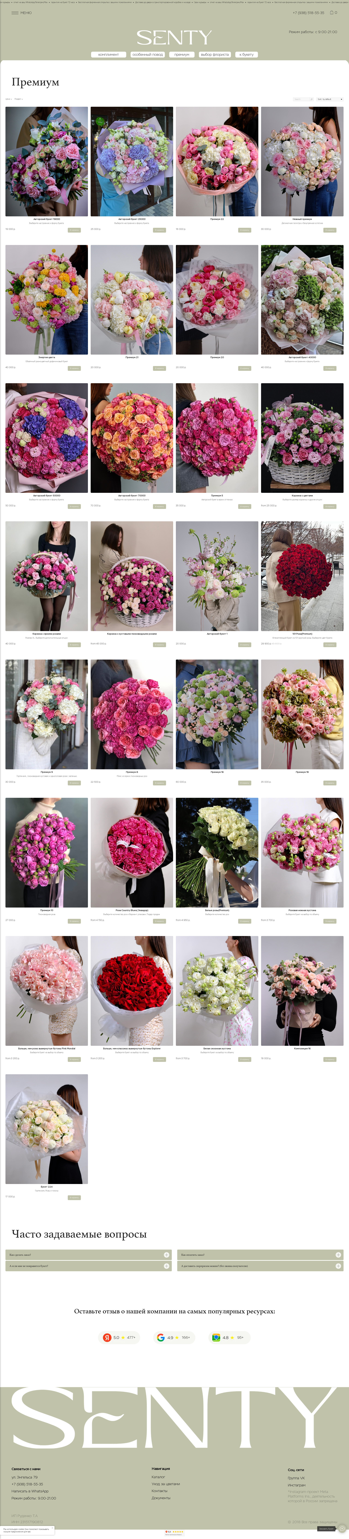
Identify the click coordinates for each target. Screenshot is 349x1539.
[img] (174, 1417)
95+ (240, 1338)
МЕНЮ (26, 13)
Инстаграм (297, 1485)
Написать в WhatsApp (30, 1491)
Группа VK (296, 1478)
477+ (131, 1338)
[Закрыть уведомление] (52, 1528)
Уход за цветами (166, 1484)
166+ (186, 1338)
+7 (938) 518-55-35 (308, 13)
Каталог (158, 1477)
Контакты (159, 1491)
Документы (161, 1498)
